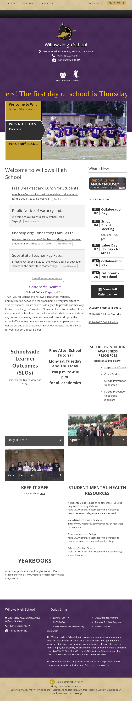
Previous (48, 128)
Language (46, 3)
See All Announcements (47, 278)
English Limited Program (106, 617)
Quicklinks (95, 3)
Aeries (76, 80)
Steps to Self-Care (115, 367)
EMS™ (69, 693)
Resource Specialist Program (108, 622)
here (42, 493)
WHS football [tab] (84, 158)
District (13, 3)
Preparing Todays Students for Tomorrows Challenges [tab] (79, 158)
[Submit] (123, 3)
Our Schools (28, 3)
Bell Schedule (59, 622)
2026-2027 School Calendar (105, 314)
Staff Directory (63, 80)
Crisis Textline (112, 374)
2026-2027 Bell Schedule (103, 322)
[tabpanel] (84, 130)
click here (105, 665)
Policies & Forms (102, 626)
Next (119, 128)
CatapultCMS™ (56, 693)
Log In (80, 693)
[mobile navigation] (127, 14)
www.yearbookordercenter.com (43, 574)
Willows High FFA (61, 617)
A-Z (74, 686)
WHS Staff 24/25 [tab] (89, 158)
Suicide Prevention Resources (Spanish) (115, 395)
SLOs (25, 384)
